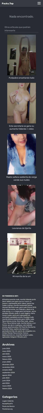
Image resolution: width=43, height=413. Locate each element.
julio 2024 (6, 378)
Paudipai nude (28, 317)
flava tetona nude (13, 323)
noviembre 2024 (8, 367)
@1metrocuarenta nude (10, 299)
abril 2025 (6, 354)
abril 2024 (6, 383)
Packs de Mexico (8, 406)
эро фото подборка (15, 325)
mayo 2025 (6, 351)
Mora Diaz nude (22, 321)
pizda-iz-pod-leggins (22, 313)
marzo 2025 (6, 357)
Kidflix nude (30, 319)
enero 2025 (6, 362)
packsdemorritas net (9, 331)
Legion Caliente (8, 401)
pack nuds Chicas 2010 (27, 307)
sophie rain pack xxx (21, 329)
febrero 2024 (7, 389)
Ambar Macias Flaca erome (12, 333)
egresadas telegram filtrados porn (14, 337)
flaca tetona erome (9, 321)
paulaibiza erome (16, 317)
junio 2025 (6, 349)
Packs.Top (8, 3)
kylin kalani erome (8, 309)
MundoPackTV (7, 404)
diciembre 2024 (8, 365)
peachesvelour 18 (14, 327)
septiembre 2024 (8, 373)
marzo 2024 (6, 386)
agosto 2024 (7, 375)
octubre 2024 (7, 370)
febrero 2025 (7, 359)
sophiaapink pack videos (17, 303)
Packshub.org (7, 409)
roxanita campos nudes (24, 335)
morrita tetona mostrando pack (13, 319)
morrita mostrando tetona (23, 305)
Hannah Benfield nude (10, 307)
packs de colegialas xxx (26, 331)
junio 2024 (6, 381)
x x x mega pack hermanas (21, 311)
